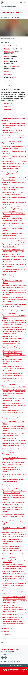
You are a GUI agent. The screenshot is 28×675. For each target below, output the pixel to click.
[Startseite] (2, 642)
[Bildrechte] (26, 35)
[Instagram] (5, 657)
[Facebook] (2, 657)
